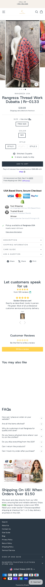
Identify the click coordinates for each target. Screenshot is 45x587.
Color (22, 131)
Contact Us (6, 529)
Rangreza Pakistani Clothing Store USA (18, 563)
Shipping (13, 111)
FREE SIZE (22, 124)
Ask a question (12, 254)
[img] (22, 289)
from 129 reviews (21, 292)
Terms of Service (8, 550)
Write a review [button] (22, 349)
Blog (3, 536)
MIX (22, 135)
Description (10, 240)
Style (23, 142)
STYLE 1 (10, 146)
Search (5, 522)
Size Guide (6, 532)
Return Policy (7, 543)
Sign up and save (11, 557)
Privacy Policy (7, 540)
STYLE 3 (33, 146)
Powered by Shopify (22, 585)
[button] (20, 322)
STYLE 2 (21, 146)
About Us (5, 525)
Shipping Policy (7, 547)
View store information (14, 232)
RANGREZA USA (22, 94)
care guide (9, 249)
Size (21, 119)
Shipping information (15, 245)
